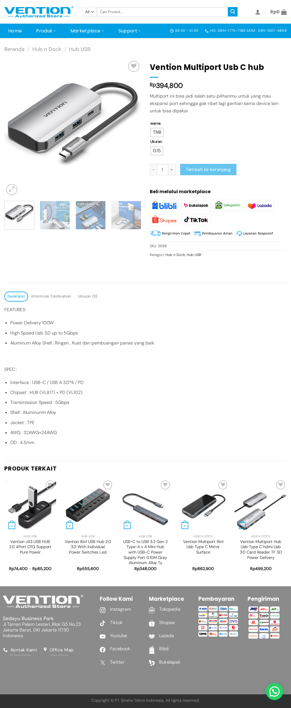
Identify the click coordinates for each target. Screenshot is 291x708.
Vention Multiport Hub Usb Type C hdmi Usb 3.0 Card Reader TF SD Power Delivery (261, 549)
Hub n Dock (46, 49)
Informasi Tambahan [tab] (51, 296)
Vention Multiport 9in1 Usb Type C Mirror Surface (203, 547)
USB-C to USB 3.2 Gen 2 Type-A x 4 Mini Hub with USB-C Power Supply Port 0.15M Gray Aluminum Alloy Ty (145, 552)
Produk (44, 31)
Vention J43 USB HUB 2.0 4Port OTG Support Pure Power (30, 547)
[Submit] (233, 12)
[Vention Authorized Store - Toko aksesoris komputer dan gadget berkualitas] (39, 12)
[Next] (131, 128)
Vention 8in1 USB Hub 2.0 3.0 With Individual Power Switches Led (88, 547)
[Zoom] (11, 189)
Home (15, 31)
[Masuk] (258, 12)
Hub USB (79, 49)
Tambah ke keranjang (208, 169)
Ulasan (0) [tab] (88, 296)
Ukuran (156, 142)
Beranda (14, 49)
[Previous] (14, 128)
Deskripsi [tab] (16, 296)
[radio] (157, 132)
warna (155, 123)
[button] (274, 691)
